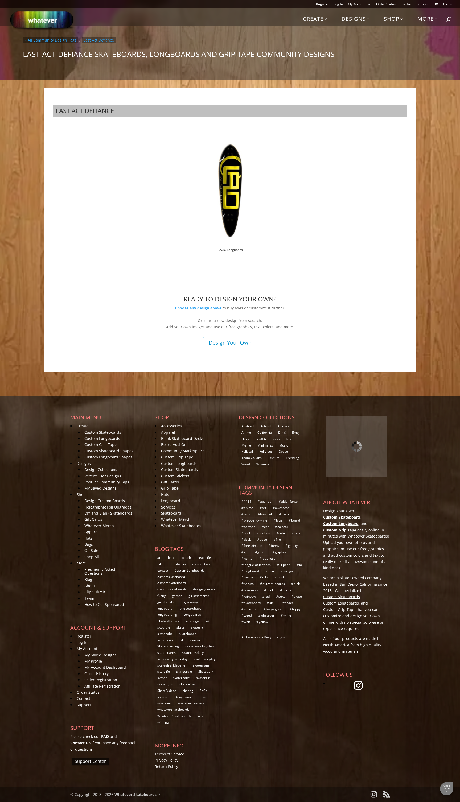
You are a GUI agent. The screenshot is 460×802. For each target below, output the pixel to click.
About (89, 585)
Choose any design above (198, 308)
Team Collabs (251, 458)
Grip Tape (170, 488)
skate (180, 627)
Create (313, 18)
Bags (88, 544)
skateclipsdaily (193, 652)
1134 (247, 501)
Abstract (247, 426)
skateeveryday (204, 659)
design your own (205, 589)
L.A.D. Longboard (230, 249)
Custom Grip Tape (100, 444)
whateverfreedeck (191, 703)
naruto (249, 583)
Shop (391, 18)
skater (162, 678)
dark (297, 533)
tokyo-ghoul (274, 609)
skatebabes (187, 633)
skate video (187, 684)
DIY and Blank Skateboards (108, 513)
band (247, 514)
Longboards (192, 614)
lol (301, 565)
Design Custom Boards (104, 500)
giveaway (191, 602)
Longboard (170, 500)
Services (168, 507)
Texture (274, 458)
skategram (201, 665)
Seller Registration (100, 679)
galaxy (293, 545)
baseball (266, 514)
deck (247, 539)
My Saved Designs (100, 488)
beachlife (204, 557)
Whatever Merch (99, 525)
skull (272, 603)
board (295, 520)
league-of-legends (257, 565)
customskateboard (171, 576)
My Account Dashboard (105, 667)
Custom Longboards (102, 438)
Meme (246, 445)
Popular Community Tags (106, 482)
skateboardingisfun (199, 646)
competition (201, 564)
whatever (164, 703)
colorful (283, 526)
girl (246, 552)
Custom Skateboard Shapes (108, 450)
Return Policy (166, 766)
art (159, 557)
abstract (266, 501)
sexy (281, 596)
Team (89, 598)
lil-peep (285, 565)
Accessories (171, 425)
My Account (357, 4)
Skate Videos (166, 690)
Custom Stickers (175, 475)
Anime (246, 432)
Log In (338, 4)
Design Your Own (230, 342)
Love (289, 439)
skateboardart (191, 640)
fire (278, 539)
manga (288, 571)
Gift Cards (93, 519)
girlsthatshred (198, 595)
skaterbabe (181, 678)
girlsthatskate (167, 602)
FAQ (105, 736)
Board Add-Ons (174, 444)
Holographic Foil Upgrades (108, 507)
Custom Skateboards (102, 432)
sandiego (192, 621)
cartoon (249, 526)
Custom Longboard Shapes (108, 457)
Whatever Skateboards (181, 525)
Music (283, 445)
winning (163, 722)
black (285, 514)
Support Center (90, 761)
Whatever (263, 464)
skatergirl (203, 678)
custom (264, 533)
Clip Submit (94, 591)
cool (247, 533)
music (281, 577)
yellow (263, 621)
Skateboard (171, 513)
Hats (88, 538)
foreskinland (253, 545)
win (200, 716)
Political (247, 451)
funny (161, 595)
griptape (281, 552)
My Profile (93, 661)
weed (248, 615)
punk (270, 590)
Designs (354, 18)
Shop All (91, 556)
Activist (265, 426)
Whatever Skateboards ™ (137, 794)
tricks (202, 697)
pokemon (251, 590)
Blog (88, 579)
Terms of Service (169, 754)
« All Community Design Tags (50, 40)
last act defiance (99, 40)
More (425, 18)
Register (322, 4)
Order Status (386, 4)
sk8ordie (163, 627)
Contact (407, 4)
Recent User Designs (102, 475)
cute (281, 533)
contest (162, 570)
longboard (164, 608)
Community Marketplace (183, 450)
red (267, 596)
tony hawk (183, 697)
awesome (282, 508)
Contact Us (80, 743)
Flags (245, 439)
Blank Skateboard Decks (182, 438)
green (261, 552)
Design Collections (100, 469)
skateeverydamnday (172, 659)
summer (163, 697)
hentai (248, 558)
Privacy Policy (166, 760)
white (287, 615)
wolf (247, 621)
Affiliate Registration (102, 686)
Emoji (296, 432)
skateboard (165, 640)
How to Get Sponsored (104, 604)
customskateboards (172, 589)
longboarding (167, 614)
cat (266, 526)
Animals (283, 426)
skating (188, 690)
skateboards (166, 652)
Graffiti (261, 439)
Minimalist (265, 445)
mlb (265, 577)
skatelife (163, 671)
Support (424, 4)
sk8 (207, 621)
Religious (266, 451)
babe (171, 557)
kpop (276, 439)
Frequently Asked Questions (99, 571)
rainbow (250, 596)
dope (263, 539)
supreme (250, 609)
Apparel (91, 531)
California (178, 564)
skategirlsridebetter (172, 665)
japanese (269, 558)
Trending (292, 458)
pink (297, 583)
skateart (197, 627)
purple (287, 590)
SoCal (204, 690)
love (271, 571)
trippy (296, 609)
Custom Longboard (341, 524)
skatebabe (165, 633)
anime (248, 508)
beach (186, 557)
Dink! (282, 432)
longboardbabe (190, 608)
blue (279, 520)
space (289, 603)
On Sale (91, 550)
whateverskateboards (173, 709)
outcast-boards (273, 583)
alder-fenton (290, 501)
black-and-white (255, 520)
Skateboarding (168, 646)
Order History (96, 673)
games (177, 595)
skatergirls (165, 684)
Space (283, 451)
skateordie (184, 671)
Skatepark (205, 671)
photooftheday (168, 621)
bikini (161, 564)
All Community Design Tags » (263, 637)
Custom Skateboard (341, 517)
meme (248, 577)
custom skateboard (171, 583)
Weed (245, 464)
